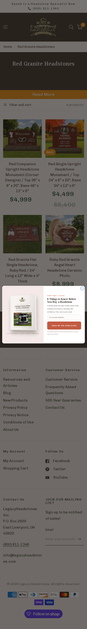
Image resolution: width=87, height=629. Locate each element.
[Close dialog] (82, 288)
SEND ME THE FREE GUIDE (64, 325)
